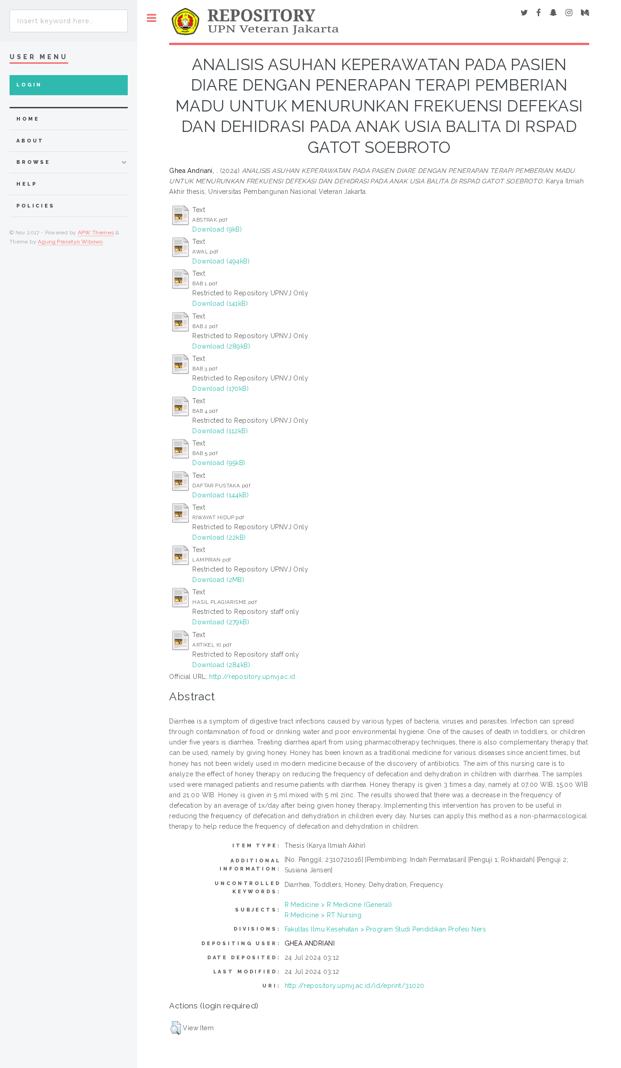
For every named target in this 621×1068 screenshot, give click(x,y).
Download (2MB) (218, 579)
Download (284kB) (221, 664)
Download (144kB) (220, 495)
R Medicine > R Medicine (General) (338, 904)
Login (29, 85)
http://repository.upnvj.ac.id (252, 676)
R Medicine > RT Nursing (323, 915)
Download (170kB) (220, 388)
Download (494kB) (221, 261)
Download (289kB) (221, 346)
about (30, 141)
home (27, 119)
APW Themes (96, 232)
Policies (35, 206)
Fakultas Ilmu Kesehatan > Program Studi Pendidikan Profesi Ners (385, 929)
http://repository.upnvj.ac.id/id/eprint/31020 (355, 985)
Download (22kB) (218, 537)
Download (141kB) (220, 303)
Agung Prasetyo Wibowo (70, 241)
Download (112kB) (220, 431)
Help (26, 184)
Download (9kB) (217, 229)
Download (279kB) (220, 622)
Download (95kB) (218, 462)
